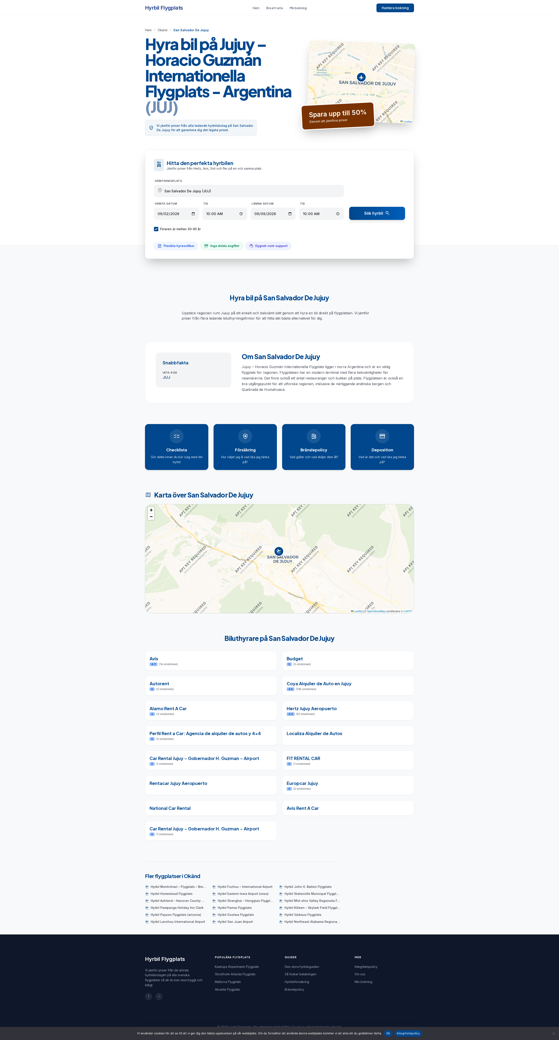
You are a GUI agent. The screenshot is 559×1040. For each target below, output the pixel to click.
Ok (388, 1033)
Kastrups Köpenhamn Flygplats (237, 967)
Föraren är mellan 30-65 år (180, 229)
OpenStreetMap (376, 611)
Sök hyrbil (377, 213)
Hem (256, 8)
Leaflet (407, 121)
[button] (361, 78)
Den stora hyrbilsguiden (302, 967)
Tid (205, 203)
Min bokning (298, 8)
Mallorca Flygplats (228, 982)
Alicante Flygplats (227, 989)
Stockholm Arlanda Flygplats (235, 974)
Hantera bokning (395, 8)
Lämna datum (263, 203)
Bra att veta (274, 8)
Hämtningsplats (168, 181)
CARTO (408, 611)
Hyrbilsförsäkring (297, 982)
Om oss (360, 974)
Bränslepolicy (294, 989)
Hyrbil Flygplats (164, 8)
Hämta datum (166, 203)
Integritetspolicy (366, 967)
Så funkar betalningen (300, 974)
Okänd (162, 30)
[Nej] (553, 1033)
